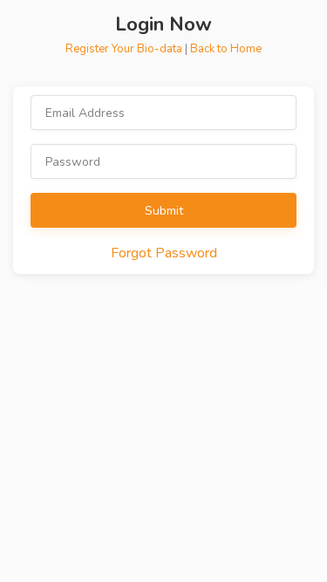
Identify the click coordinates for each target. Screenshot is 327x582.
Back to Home (226, 49)
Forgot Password (164, 253)
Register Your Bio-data (125, 49)
